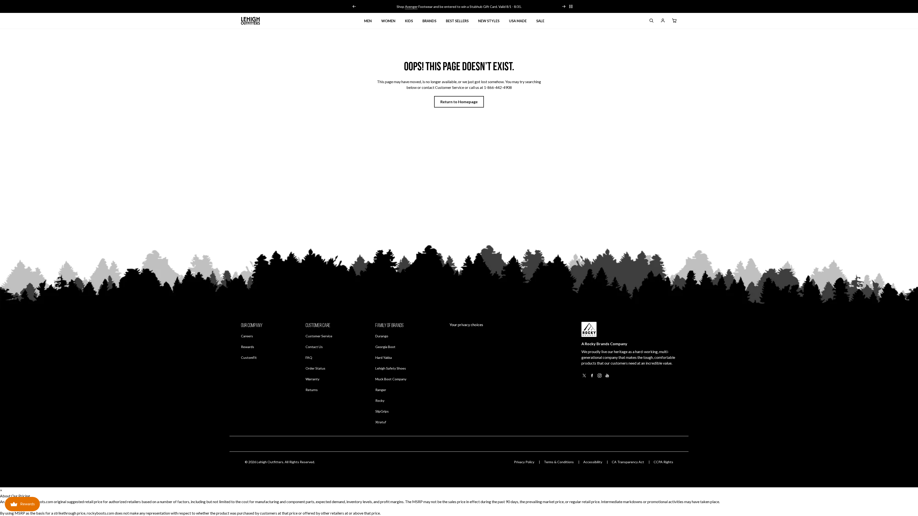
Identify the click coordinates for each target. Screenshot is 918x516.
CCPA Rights (663, 462)
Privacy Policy (524, 462)
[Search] (651, 21)
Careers (247, 336)
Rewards (247, 346)
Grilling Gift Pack (485, 7)
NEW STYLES (488, 21)
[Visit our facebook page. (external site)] (592, 377)
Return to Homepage (459, 101)
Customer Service (319, 336)
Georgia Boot (385, 347)
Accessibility (592, 462)
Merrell (408, 7)
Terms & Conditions (559, 462)
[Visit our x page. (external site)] (584, 377)
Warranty (312, 379)
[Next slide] (564, 6)
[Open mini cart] (674, 20)
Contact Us (314, 347)
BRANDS (429, 21)
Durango (381, 336)
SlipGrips (382, 411)
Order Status (315, 368)
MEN (368, 21)
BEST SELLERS (457, 21)
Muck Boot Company (390, 379)
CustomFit (249, 357)
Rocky (379, 400)
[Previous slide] (354, 6)
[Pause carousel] (571, 6)
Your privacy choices (466, 324)
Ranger (380, 390)
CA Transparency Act (628, 462)
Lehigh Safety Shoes (390, 368)
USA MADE (518, 21)
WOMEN (388, 21)
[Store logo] (250, 21)
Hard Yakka (383, 357)
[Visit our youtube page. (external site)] (607, 377)
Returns (312, 389)
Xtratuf (380, 422)
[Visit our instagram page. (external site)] (599, 377)
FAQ (309, 357)
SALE (540, 21)
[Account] (663, 21)
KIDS (409, 21)
